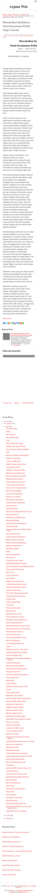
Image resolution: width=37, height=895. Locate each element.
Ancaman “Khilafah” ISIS (14, 655)
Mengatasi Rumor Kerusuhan (15, 540)
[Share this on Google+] (9, 323)
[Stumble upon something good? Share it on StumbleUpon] (11, 323)
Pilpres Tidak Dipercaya (13, 783)
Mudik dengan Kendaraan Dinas (16, 716)
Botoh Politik (10, 680)
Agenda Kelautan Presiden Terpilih (16, 652)
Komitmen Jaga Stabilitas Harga (15, 517)
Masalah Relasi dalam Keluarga (15, 789)
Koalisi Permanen (11, 683)
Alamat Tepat (10, 786)
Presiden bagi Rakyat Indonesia (15, 485)
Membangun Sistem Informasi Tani (16, 620)
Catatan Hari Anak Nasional (14, 560)
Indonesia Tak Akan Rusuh (14, 744)
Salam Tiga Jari (10, 557)
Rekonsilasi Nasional (12, 747)
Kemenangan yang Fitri (13, 467)
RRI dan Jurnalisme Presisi (14, 713)
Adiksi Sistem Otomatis (13, 725)
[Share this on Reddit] (21, 323)
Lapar (7, 440)
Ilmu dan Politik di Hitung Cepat (16, 762)
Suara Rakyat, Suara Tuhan (14, 798)
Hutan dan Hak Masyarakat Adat (16, 803)
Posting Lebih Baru (28, 403)
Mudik (8, 551)
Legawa (8, 646)
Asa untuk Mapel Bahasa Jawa (15, 643)
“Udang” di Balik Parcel (13, 461)
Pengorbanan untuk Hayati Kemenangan (18, 629)
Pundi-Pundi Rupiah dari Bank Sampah (18, 626)
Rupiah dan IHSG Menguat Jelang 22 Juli (18, 768)
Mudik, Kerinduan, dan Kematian (16, 476)
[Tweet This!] (6, 323)
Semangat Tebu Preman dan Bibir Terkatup (19, 756)
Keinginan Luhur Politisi (13, 458)
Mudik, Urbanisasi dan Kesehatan (16, 464)
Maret (8, 818)
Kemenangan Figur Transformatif (16, 523)
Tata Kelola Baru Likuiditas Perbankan (17, 449)
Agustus (9, 423)
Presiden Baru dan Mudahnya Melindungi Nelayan (18, 659)
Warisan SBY (10, 792)
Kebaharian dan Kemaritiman (15, 581)
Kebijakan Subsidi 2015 (13, 672)
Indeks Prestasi (7, 318)
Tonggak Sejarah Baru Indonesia (16, 596)
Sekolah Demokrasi (12, 801)
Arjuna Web (18, 6)
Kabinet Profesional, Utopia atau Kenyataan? (15, 832)
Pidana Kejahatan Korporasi (14, 632)
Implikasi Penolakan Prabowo (15, 707)
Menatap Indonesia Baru (13, 608)
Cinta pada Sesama (11, 428)
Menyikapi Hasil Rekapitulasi (15, 666)
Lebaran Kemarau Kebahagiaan (15, 503)
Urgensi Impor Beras (12, 771)
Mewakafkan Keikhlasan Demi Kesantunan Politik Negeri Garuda (21, 334)
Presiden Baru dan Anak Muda (11, 870)
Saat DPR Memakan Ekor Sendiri (16, 563)
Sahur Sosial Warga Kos (13, 640)
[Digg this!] (13, 323)
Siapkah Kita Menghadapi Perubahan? (17, 777)
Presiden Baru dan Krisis (13, 534)
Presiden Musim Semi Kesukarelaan (17, 753)
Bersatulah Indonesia (12, 514)
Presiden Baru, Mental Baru (14, 704)
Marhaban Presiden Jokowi (14, 546)
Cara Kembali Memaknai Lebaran (16, 637)
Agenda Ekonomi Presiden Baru (15, 537)
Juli (7, 426)
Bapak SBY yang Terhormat (14, 695)
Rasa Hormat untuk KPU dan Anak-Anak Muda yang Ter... (18, 807)
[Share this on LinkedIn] (18, 323)
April (8, 815)
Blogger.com (25, 886)
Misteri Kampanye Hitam (9, 860)
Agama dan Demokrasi (9, 874)
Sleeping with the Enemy (13, 590)
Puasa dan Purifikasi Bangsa (14, 731)
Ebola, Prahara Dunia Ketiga (14, 443)
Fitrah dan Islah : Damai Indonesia (16, 488)
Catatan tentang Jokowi (13, 692)
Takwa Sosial (10, 572)
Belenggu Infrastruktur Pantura (15, 759)
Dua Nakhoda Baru (12, 508)
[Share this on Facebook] (4, 323)
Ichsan (10, 14)
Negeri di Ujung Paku (12, 722)
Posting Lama (7, 403)
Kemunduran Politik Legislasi (15, 728)
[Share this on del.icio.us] (16, 323)
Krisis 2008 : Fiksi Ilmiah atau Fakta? (17, 593)
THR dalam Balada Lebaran (14, 710)
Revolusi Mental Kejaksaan (14, 623)
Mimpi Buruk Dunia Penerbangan (16, 811)
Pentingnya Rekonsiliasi (13, 663)
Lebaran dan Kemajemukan (14, 494)
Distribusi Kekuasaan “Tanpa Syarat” (17, 649)
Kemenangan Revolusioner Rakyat (16, 669)
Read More (17, 345)
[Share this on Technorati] (23, 323)
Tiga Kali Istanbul (11, 780)
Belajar (8, 431)
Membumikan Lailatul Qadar (14, 500)
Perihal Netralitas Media (13, 602)
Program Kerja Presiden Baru (15, 569)
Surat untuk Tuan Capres (13, 634)
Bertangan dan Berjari (12, 520)
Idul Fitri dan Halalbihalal (13, 491)
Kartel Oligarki (10, 578)
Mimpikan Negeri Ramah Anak (15, 473)
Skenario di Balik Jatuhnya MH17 (16, 701)
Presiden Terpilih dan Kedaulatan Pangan (18, 698)
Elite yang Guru (11, 434)
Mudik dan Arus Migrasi (13, 497)
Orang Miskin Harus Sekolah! (11, 865)
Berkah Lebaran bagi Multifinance (16, 543)
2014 (6, 421)
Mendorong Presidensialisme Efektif (17, 686)
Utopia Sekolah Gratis (12, 677)
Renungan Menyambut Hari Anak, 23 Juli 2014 (20, 741)
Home (4, 14)
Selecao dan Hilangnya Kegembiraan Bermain (20, 566)
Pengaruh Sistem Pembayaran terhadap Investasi (17, 737)
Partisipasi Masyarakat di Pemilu (15, 446)
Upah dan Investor (11, 506)
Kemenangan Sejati (12, 526)
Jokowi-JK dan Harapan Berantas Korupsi (18, 511)
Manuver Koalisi (11, 795)
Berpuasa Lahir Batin (12, 734)
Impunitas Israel (10, 611)
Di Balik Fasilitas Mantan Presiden (16, 584)
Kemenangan (10, 765)
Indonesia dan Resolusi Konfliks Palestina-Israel (19, 530)
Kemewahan (10, 605)
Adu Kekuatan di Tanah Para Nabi (16, 774)
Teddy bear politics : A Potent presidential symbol (17, 851)
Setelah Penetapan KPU (13, 554)
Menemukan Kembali (12, 549)
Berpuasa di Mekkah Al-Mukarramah (17, 455)
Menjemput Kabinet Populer (14, 479)
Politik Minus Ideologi (12, 750)
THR (7, 452)
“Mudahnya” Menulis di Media (15, 470)
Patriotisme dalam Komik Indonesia (13, 846)
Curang (8, 689)
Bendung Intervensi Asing (14, 614)
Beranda (16, 403)
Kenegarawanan (11, 599)
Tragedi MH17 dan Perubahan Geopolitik (18, 719)
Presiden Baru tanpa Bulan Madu (16, 587)
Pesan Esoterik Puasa (12, 575)
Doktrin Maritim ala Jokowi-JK (15, 482)
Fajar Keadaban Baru (12, 437)
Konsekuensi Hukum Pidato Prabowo (17, 675)
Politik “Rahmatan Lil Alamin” (15, 617)
